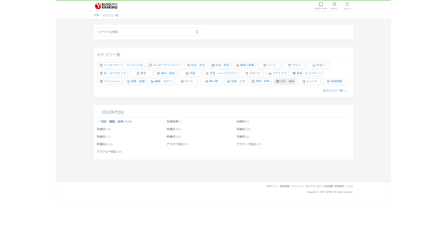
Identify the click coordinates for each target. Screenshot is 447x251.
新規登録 (285, 186)
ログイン (334, 8)
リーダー (321, 8)
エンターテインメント (167, 64)
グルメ (296, 64)
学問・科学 (263, 81)
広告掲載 (328, 186)
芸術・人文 (238, 81)
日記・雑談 (287, 81)
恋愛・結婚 (138, 81)
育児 (143, 73)
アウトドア (280, 73)
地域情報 (336, 81)
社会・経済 (222, 64)
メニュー (347, 8)
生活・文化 (198, 64)
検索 (199, 32)
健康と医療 (247, 64)
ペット (272, 64)
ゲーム (189, 81)
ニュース (311, 81)
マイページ (297, 186)
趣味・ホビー (163, 81)
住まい (321, 64)
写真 (192, 73)
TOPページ (272, 186)
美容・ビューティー (309, 73)
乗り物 (213, 81)
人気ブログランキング (106, 6)
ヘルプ (349, 186)
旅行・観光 (168, 73)
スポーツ (255, 73)
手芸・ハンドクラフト (224, 73)
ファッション (112, 81)
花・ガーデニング (115, 73)
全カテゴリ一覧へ (334, 90)
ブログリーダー (313, 186)
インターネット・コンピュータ (123, 64)
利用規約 (339, 186)
